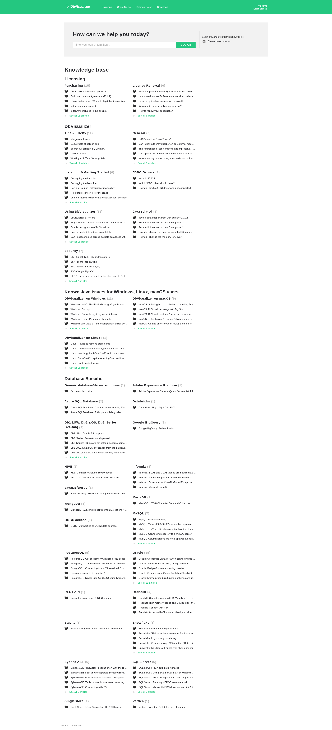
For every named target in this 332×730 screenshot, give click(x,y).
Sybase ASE (76, 662)
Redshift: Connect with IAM (153, 607)
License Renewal (148, 85)
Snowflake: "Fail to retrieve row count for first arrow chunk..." (172, 633)
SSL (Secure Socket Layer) (85, 266)
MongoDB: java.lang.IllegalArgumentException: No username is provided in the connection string (123, 509)
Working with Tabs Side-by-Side (88, 158)
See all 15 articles (79, 115)
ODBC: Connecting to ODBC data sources (94, 525)
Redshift (141, 592)
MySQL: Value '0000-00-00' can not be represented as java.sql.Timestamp (179, 524)
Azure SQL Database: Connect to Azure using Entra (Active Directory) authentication (117, 407)
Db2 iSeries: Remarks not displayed (90, 438)
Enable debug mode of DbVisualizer (90, 227)
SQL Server (144, 662)
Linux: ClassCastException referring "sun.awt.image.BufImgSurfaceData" (110, 358)
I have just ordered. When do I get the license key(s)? (100, 101)
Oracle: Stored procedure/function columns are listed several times (175, 577)
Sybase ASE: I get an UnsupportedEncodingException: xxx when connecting (112, 672)
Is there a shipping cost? (84, 106)
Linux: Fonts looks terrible (85, 363)
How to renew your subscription (156, 110)
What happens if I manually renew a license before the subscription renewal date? (183, 91)
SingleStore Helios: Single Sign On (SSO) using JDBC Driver (103, 707)
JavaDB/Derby (78, 487)
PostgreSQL (76, 552)
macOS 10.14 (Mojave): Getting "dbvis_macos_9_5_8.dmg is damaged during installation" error (191, 319)
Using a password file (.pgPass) (88, 573)
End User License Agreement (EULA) (91, 96)
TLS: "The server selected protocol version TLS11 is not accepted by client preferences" (119, 276)
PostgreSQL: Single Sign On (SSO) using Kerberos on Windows (105, 577)
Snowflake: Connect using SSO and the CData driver (167, 643)
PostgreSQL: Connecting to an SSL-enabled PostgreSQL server (105, 568)
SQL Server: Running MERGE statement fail (163, 682)
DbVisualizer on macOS (154, 298)
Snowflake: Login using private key (158, 638)
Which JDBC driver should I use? (157, 183)
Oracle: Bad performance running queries (161, 568)
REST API (74, 592)
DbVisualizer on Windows (88, 298)
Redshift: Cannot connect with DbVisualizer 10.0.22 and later (172, 598)
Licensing (74, 78)
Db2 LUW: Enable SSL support (87, 433)
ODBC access (77, 520)
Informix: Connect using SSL (154, 487)
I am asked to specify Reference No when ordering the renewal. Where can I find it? (184, 96)
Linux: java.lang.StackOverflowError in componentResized (102, 353)
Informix (141, 466)
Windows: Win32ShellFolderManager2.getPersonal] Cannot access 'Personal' (113, 304)
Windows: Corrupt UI (82, 309)
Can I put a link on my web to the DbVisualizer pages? (168, 153)
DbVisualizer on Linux (85, 338)
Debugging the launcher (84, 183)
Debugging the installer (83, 178)
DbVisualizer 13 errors (83, 217)
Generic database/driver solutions (94, 385)
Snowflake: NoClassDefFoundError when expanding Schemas (172, 648)
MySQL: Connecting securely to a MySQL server (165, 533)
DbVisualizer (77, 126)
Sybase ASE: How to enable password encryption (97, 677)
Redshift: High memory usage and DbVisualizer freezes (169, 602)
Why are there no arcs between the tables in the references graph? (107, 222)
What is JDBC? (147, 178)
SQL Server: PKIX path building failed (159, 667)
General (141, 133)
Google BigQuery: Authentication (156, 428)
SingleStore (76, 701)
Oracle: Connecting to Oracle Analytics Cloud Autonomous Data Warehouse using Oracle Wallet (191, 573)
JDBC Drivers (146, 172)
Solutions (107, 7)
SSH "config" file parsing (84, 261)
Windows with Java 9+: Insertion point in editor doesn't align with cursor (109, 323)
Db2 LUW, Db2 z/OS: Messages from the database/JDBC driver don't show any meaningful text (123, 447)
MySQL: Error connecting (152, 519)
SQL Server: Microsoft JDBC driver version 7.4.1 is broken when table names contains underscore (192, 687)
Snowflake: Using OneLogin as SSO (158, 628)
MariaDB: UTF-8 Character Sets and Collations (164, 503)
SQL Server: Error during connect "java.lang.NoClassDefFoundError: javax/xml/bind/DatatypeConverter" (195, 677)
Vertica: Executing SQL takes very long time (162, 707)
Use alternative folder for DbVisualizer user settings (99, 197)
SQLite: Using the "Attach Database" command (96, 628)
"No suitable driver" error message (89, 192)
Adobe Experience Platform (157, 385)
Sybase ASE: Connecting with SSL (89, 687)
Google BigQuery (149, 422)
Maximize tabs (78, 153)
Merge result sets (80, 139)
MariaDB (141, 497)
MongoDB (74, 503)
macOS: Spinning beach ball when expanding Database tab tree (174, 304)
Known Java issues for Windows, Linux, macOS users (121, 291)
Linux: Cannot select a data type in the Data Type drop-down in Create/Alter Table (115, 348)
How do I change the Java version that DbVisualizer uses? (170, 232)
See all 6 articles (146, 115)
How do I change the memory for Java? (160, 236)
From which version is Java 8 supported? (161, 222)
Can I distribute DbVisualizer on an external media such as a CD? (174, 143)
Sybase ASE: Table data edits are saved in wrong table (100, 682)
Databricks (143, 401)
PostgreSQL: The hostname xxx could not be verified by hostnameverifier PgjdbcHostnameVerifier (124, 563)
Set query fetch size (81, 391)
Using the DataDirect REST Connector (91, 598)
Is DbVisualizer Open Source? (155, 139)
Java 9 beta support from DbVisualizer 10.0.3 (163, 217)
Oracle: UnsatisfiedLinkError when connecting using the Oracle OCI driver (179, 558)
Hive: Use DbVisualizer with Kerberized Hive (95, 477)
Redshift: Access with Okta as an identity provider (165, 612)
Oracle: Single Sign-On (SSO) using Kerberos (163, 563)
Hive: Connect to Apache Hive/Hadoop (91, 472)
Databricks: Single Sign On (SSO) (157, 407)
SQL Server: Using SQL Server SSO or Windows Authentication (173, 672)
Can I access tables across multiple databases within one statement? (108, 236)
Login (205, 36)
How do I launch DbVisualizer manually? (92, 188)
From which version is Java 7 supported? (161, 227)
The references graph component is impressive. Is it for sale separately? (178, 148)
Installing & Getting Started (88, 172)
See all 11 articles (79, 163)
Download (162, 7)
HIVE (70, 466)
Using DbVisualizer (82, 211)
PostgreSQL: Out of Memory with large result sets (98, 558)
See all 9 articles (146, 328)
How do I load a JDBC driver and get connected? (165, 188)
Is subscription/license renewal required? (161, 101)
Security (73, 251)
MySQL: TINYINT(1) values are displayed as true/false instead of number (179, 529)
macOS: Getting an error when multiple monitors (165, 323)
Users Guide (124, 7)
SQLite (72, 622)
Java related (145, 211)
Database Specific (83, 378)
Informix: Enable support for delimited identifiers (165, 477)
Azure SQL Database (83, 401)
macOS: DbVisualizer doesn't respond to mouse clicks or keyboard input (178, 314)
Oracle (141, 552)
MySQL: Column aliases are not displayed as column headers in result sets (180, 538)
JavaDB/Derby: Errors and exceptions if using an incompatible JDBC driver (111, 493)
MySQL (140, 513)
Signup (215, 36)
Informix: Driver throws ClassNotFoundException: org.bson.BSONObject (178, 482)
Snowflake (143, 622)
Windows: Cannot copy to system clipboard (94, 314)
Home (64, 725)
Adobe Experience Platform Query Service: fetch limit (168, 391)
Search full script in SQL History (88, 148)
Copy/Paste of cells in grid (85, 143)
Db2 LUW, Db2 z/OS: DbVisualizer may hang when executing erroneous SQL (113, 452)
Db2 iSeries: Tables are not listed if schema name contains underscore (109, 442)
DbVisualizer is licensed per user (88, 91)
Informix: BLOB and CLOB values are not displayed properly (171, 472)
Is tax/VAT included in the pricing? (89, 110)
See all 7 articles (78, 281)
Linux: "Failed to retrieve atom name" (91, 343)
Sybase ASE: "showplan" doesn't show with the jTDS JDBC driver (106, 667)
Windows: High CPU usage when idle (91, 319)
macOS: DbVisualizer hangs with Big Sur (161, 309)
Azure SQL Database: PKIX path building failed (96, 412)
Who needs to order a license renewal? (160, 106)
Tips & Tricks (78, 133)
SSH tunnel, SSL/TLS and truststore (90, 256)
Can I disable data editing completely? (91, 232)
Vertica (140, 701)
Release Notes (144, 7)
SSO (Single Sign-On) (82, 271)
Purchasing (76, 85)
